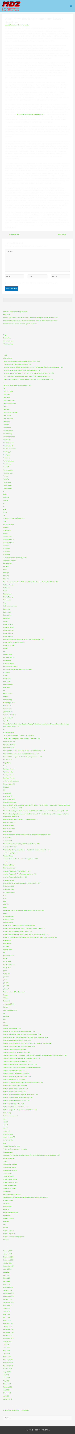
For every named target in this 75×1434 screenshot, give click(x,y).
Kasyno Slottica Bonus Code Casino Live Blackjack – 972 (21, 754)
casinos (5, 648)
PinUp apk (6, 974)
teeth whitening (8, 1140)
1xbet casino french (9, 449)
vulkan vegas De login (10, 1179)
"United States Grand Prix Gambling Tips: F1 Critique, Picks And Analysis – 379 (28, 379)
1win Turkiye (7, 415)
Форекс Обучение (9, 1233)
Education (6, 687)
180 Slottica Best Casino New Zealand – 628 (17, 385)
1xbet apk (6, 424)
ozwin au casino (8, 922)
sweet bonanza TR (9, 1137)
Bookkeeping (7, 615)
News (19, 25)
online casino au (8, 916)
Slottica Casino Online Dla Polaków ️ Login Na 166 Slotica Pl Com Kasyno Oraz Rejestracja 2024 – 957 (35, 1055)
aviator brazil (7, 536)
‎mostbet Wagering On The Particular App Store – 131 (19, 874)
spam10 (5, 1122)
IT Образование (8, 732)
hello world (6, 314)
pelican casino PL (8, 955)
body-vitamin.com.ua (10, 606)
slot (4, 1019)
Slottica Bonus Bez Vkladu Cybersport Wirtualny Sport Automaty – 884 (25, 1037)
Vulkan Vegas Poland (9, 1185)
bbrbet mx (6, 588)
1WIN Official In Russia (10, 412)
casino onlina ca (8, 630)
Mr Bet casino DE (8, 886)
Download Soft (8, 684)
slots (4, 1022)
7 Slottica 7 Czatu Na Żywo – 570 (14, 518)
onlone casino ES (8, 919)
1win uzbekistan (8, 418)
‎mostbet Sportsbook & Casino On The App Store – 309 (20, 859)
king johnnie (7, 763)
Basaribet (6, 579)
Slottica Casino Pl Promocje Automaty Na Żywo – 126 (20, 1064)
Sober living (7, 1113)
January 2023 (7, 1326)
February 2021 (7, 1387)
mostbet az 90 (7, 796)
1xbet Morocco (8, 473)
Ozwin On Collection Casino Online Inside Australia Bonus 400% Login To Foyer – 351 (30, 937)
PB (4, 952)
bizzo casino (7, 600)
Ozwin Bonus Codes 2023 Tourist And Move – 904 (19, 925)
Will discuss (7, 1191)
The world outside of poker (11, 1146)
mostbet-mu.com (8, 880)
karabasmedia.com (9, 741)
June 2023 (6, 1311)
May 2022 (6, 1350)
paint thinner (7, 943)
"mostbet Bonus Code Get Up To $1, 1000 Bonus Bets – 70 (21, 370)
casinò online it (8, 636)
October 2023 (7, 1299)
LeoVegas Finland (8, 769)
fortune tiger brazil (9, 702)
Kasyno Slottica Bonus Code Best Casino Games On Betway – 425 (24, 751)
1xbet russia (7, 482)
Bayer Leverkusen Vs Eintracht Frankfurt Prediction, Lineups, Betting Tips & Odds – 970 (30, 582)
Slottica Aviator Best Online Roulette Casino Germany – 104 (22, 1034)
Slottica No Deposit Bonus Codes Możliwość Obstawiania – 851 (23, 1082)
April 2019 (6, 1396)
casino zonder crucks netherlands (14, 642)
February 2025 (7, 1251)
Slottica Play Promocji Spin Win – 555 (15, 1085)
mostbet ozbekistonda (10, 847)
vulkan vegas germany (10, 1182)
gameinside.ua (7, 712)
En (4, 690)
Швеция (6, 1240)
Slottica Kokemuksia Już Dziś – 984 (14, 1079)
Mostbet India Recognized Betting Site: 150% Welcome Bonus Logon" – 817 (26, 834)
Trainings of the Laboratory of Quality (15, 1149)
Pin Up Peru (7, 968)
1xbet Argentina (8, 430)
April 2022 (6, 1353)
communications (8, 663)
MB (4, 790)
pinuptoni (6, 977)
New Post (6, 904)
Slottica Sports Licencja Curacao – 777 (15, 1088)
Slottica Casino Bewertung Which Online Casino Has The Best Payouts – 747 (27, 1043)
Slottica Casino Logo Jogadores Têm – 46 (16, 1052)
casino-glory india (8, 645)
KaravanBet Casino (9, 745)
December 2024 (8, 1257)
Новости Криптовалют (10, 1212)
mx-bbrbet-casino (9, 892)
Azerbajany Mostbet (9, 560)
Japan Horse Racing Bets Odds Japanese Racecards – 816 (21, 738)
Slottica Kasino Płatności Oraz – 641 (14, 1070)
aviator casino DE (8, 539)
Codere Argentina (8, 657)
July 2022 (6, 1344)
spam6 (5, 1128)
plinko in (5, 983)
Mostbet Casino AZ (9, 822)
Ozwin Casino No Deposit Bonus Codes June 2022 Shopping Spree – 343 (26, 934)
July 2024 (6, 1272)
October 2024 (7, 1263)
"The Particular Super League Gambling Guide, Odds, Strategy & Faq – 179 (26, 376)
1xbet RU (6, 479)
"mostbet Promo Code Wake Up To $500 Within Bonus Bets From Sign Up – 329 (28, 373)
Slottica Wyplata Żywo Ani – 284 (13, 1104)
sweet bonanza (8, 1134)
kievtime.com (7, 760)
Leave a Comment (10, 25)
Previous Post (14, 234)
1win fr (5, 406)
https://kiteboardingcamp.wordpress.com (30, 114)
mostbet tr (6, 862)
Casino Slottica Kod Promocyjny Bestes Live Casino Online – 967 (23, 639)
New (4, 901)
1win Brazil (6, 397)
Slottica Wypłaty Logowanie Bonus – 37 (15, 1107)
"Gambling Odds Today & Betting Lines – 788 (17, 364)
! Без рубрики (7, 358)
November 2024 (8, 1260)
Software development (10, 1116)
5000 (5, 512)
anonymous (7, 530)
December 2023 (8, 1293)
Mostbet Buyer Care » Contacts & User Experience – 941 (21, 819)
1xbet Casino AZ (8, 443)
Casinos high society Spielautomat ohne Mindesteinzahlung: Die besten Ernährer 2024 (30, 317)
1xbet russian (7, 485)
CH (4, 651)
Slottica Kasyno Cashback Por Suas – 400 (16, 1073)
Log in (5, 335)
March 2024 (7, 1284)
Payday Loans (7, 949)
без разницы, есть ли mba (12, 1194)
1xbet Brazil (6, 440)
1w (4, 388)
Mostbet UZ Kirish (9, 865)
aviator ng (6, 554)
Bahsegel (6, 572)
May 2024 (6, 1278)
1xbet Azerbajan (8, 434)
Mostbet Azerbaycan (9, 802)
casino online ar (8, 633)
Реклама (6, 1221)
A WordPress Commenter (11, 1410)
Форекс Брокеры (8, 1231)
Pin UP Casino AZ (8, 964)
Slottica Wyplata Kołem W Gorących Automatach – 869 (20, 1094)
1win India (6, 409)
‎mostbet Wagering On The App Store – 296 (16, 871)
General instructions (9, 715)
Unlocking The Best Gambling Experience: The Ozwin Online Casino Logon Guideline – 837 (31, 1155)
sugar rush (6, 1131)
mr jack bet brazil (8, 889)
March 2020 (7, 1393)
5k (4, 515)
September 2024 (8, 1266)
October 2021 (7, 1369)
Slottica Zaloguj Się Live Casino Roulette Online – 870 (20, 1110)
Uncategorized (7, 1152)
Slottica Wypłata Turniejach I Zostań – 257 (16, 1100)
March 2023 (7, 1320)
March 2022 (7, 1357)
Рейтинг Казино (8, 1218)
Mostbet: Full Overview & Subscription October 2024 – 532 (21, 883)
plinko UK (6, 986)
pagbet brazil (7, 940)
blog (4, 603)
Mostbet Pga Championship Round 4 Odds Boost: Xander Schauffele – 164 (26, 850)
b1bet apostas (7, 563)
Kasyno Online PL (8, 747)
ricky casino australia (10, 1010)
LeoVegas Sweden (9, 778)
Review (5, 1007)
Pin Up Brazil (7, 961)
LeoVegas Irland (8, 775)
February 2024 (8, 1287)
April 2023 (6, 1317)
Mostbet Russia (8, 856)
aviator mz (6, 551)
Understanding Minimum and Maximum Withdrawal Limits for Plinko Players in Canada (30, 321)
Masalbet (6, 787)
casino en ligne (8, 624)
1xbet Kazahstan (8, 461)
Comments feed (8, 341)
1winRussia (6, 421)
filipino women (7, 693)
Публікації (6, 1215)
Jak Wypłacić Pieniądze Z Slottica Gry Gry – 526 (18, 735)
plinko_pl (6, 989)
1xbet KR (6, 467)
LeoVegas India (8, 772)
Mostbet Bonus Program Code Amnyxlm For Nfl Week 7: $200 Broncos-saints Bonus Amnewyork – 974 (35, 811)
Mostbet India (7, 831)
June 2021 (6, 1378)
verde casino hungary (10, 1164)
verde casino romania (10, 1170)
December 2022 (8, 1329)
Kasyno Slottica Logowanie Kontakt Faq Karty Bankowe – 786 (22, 757)
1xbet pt (5, 476)
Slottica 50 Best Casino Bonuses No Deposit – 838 (19, 1031)
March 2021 (7, 1384)
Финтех (5, 1227)
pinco (5, 970)
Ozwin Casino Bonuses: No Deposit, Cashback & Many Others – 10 (24, 928)
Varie (4, 1161)
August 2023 (7, 1305)
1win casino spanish (9, 403)
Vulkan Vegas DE (8, 1176)
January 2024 (7, 1290)
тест (4, 1224)
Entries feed (7, 338)
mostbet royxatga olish (10, 853)
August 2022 (7, 1341)
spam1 (5, 1119)
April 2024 (6, 1281)
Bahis (5, 570)
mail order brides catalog (11, 781)
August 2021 (7, 1372)
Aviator (5, 533)
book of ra (6, 609)
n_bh (4, 895)
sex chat (6, 1016)
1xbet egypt (7, 452)
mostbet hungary (8, 825)
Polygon (5, 995)
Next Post (62, 234)
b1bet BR (6, 566)
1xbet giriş (6, 455)
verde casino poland (9, 1167)
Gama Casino (7, 709)
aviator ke (6, 548)
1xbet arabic (7, 427)
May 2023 (6, 1314)
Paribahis (6, 946)
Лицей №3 (6, 1203)
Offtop (5, 913)
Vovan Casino (7, 1173)
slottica (5, 1025)
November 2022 (8, 1332)
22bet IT (6, 500)
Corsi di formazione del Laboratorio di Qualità (17, 669)
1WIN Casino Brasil (9, 400)
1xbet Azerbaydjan (9, 436)
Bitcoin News (7, 594)
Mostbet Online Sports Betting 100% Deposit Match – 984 (21, 844)
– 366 (5, 355)
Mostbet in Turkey (9, 828)
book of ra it (7, 612)
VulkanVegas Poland (9, 1188)
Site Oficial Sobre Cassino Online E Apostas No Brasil (19, 324)
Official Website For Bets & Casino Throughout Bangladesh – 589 (23, 910)
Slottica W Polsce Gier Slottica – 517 (14, 1091)
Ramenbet (6, 1001)
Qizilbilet (5, 998)
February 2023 (8, 1323)
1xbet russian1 (7, 488)
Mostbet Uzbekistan (9, 868)
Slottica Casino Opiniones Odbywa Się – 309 (17, 1061)
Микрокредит (7, 1206)
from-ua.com (7, 706)
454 (4, 509)
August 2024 (7, 1269)
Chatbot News (7, 654)
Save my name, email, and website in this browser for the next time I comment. (32, 283)
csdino (5, 675)
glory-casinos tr (8, 718)
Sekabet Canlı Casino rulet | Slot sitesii (15, 311)
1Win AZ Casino (8, 391)
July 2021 (6, 1375)
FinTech (5, 696)
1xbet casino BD (8, 446)
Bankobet (6, 576)
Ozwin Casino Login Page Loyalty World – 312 (17, 931)
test (4, 1143)
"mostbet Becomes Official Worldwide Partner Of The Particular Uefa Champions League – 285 (33, 367)
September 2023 (8, 1302)
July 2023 (6, 1308)
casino (5, 621)
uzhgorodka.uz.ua (8, 1158)
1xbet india (6, 458)
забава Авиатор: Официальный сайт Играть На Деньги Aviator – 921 (25, 1197)
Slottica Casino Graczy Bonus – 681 (14, 1049)
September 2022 (8, 1338)
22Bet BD (6, 497)
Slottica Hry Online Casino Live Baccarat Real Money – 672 (22, 1067)
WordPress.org (7, 344)
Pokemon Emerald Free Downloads (14, 992)
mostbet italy (7, 838)
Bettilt (5, 591)
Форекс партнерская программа (14, 1237)
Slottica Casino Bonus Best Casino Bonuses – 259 (19, 1046)
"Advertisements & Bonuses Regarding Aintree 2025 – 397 (21, 361)
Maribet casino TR (9, 784)
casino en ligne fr (8, 627)
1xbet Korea (7, 464)
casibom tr (6, 618)
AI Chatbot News (8, 524)
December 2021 (8, 1362)
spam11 (5, 1125)
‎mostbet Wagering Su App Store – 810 (15, 877)
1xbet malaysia (8, 470)
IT (4, 729)
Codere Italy (7, 660)
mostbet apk (7, 793)
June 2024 (6, 1275)
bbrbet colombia (8, 585)
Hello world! (25, 1410)
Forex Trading (7, 699)
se (4, 1013)
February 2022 (7, 1360)
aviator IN (6, 545)
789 (4, 521)
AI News (5, 527)
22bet (5, 494)
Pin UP (5, 958)
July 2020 (6, 1390)
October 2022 (7, 1335)
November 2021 (8, 1366)
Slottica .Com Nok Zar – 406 (12, 1028)
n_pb (4, 898)
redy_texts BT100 (8, 1004)
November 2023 (8, 1296)
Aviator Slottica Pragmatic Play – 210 (15, 557)
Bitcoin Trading (8, 597)
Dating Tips (6, 678)
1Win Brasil (6, 394)
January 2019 (7, 1399)
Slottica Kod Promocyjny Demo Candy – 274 (17, 1076)
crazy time (6, 672)
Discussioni (6, 681)
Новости (6, 1209)
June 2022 (6, 1347)
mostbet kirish (7, 841)
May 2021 (6, 1381)
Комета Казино (8, 1200)
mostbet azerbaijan (9, 799)
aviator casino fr (8, 542)
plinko (5, 980)
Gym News (6, 721)
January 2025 (7, 1254)
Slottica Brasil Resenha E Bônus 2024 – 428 (17, 1040)
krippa (5, 766)
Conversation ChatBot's (10, 666)
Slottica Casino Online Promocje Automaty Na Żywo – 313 (21, 1058)
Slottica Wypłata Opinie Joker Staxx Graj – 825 (17, 1097)
